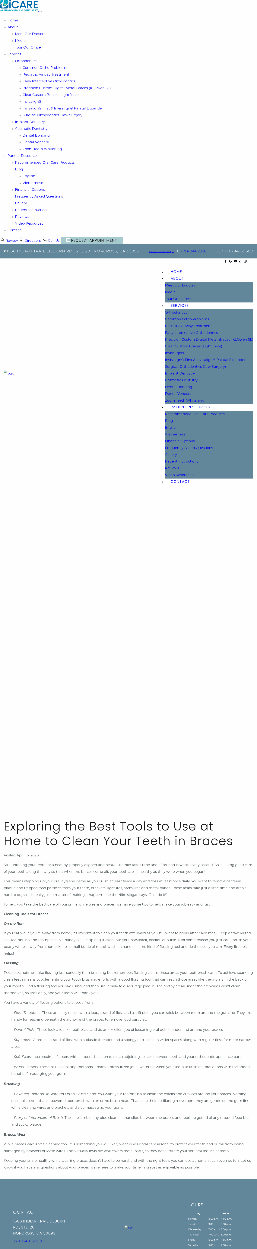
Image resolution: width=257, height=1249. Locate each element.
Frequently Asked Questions (39, 196)
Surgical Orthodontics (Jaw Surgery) (53, 115)
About (13, 27)
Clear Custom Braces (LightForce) (51, 95)
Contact (14, 230)
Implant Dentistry (30, 122)
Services (14, 54)
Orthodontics (26, 61)
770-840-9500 (194, 251)
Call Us (54, 240)
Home (13, 20)
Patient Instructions (31, 210)
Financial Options (30, 189)
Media (20, 41)
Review (12, 240)
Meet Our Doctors (30, 34)
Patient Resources (23, 156)
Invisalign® (32, 101)
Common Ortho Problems (45, 68)
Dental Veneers (36, 142)
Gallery (21, 203)
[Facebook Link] (225, 262)
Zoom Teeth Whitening (42, 149)
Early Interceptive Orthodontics (49, 81)
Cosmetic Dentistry (31, 129)
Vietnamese (33, 183)
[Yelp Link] (240, 262)
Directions (33, 240)
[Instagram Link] (245, 262)
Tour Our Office (28, 47)
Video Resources (29, 223)
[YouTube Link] (235, 262)
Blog (19, 169)
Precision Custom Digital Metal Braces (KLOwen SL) (67, 88)
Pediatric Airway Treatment (46, 74)
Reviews (22, 217)
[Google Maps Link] (230, 262)
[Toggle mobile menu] (40, 11)
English (29, 176)
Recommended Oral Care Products (45, 162)
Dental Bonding (36, 135)
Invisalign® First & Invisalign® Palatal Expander (63, 108)
